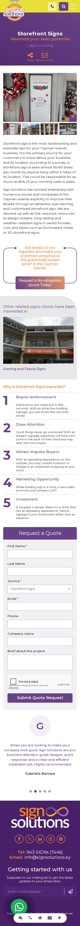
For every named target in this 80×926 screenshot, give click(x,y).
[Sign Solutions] (14, 10)
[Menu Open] (73, 6)
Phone (12, 616)
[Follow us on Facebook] (19, 839)
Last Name (16, 564)
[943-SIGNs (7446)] (52, 6)
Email (12, 599)
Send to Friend (44, 60)
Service (14, 581)
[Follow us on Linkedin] (40, 839)
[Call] (30, 918)
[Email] (50, 918)
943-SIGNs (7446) (45, 852)
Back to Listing (41, 46)
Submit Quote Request (40, 697)
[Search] (63, 6)
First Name (17, 546)
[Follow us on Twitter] (29, 839)
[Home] (40, 918)
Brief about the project (26, 651)
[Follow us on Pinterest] (61, 839)
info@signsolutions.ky (47, 857)
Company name (20, 634)
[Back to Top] (60, 918)
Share (30, 60)
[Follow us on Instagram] (50, 839)
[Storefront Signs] (40, 97)
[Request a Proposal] (20, 918)
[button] (40, 589)
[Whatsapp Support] (19, 907)
